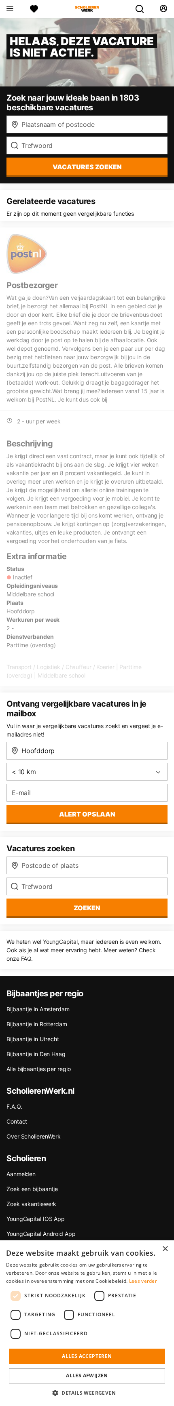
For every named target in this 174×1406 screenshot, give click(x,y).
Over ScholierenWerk (33, 1136)
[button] (87, 1393)
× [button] (165, 1249)
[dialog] (87, 1323)
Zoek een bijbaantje (32, 1188)
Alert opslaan (87, 814)
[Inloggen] (163, 9)
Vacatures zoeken (87, 167)
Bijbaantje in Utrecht (32, 1039)
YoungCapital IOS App (35, 1218)
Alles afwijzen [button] (87, 1375)
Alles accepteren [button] (87, 1356)
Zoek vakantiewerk (31, 1203)
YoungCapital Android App (41, 1233)
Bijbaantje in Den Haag (36, 1053)
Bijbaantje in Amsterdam (38, 1009)
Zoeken (87, 908)
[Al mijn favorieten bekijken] (34, 8)
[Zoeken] (143, 8)
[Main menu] (9, 9)
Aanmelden (21, 1173)
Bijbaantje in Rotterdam (36, 1024)
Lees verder (143, 1281)
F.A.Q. (14, 1106)
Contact (16, 1121)
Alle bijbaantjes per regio (38, 1068)
